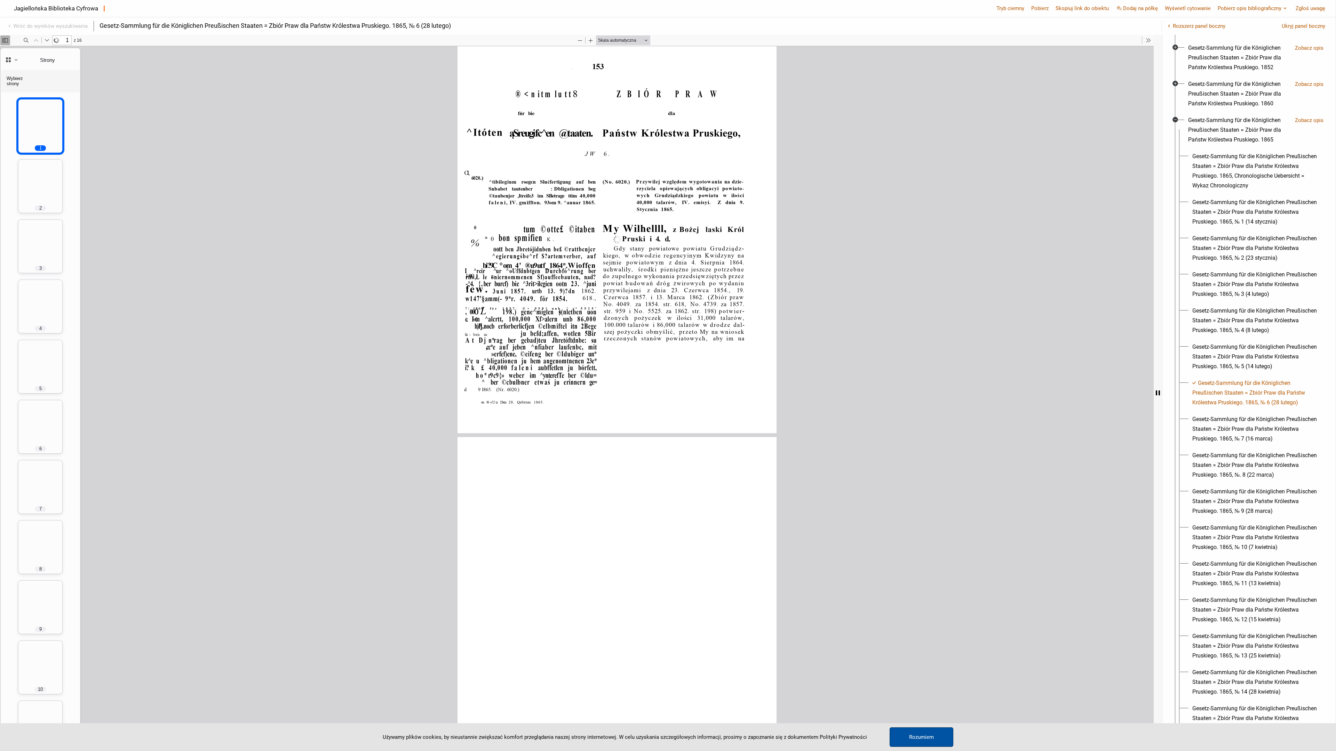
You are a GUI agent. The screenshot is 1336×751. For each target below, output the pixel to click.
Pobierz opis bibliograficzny (1249, 8)
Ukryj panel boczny (1303, 26)
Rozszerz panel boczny (1199, 26)
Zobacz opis (1309, 48)
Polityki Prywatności (843, 737)
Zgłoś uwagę (1310, 8)
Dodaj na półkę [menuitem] (1140, 8)
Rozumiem (921, 737)
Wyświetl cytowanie (1188, 8)
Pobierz (1040, 8)
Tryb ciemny (1010, 8)
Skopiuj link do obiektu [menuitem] (1082, 8)
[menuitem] (1239, 57)
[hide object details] (1158, 393)
